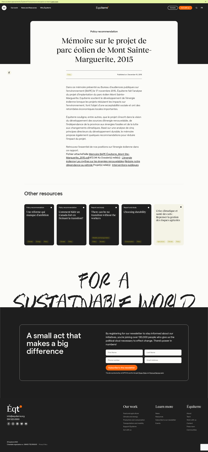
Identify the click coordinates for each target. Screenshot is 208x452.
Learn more (54, 1)
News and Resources (29, 8)
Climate (30, 241)
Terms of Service (155, 373)
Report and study (97, 207)
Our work (14, 8)
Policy (69, 74)
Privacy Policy (142, 373)
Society (102, 241)
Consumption (129, 241)
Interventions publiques (125, 164)
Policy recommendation (35, 207)
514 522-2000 (13, 419)
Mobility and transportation (101, 238)
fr (202, 8)
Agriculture (160, 241)
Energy (38, 241)
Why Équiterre (45, 8)
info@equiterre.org (15, 416)
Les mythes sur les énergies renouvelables (100, 161)
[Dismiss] (205, 1)
